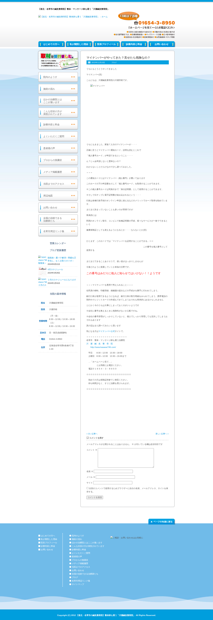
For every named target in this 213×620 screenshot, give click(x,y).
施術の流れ (49, 89)
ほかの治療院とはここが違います (52, 100)
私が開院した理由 (79, 44)
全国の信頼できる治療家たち (52, 219)
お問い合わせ (162, 44)
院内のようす (50, 77)
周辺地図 (48, 195)
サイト (90, 483)
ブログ (114, 62)
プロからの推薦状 (52, 160)
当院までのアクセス (53, 184)
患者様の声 (49, 148)
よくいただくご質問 (53, 136)
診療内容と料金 (134, 44)
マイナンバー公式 (107, 331)
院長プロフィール (106, 44)
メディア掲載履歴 (52, 172)
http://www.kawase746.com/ (101, 347)
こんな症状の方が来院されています (52, 112)
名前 (90, 471)
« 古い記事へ (92, 434)
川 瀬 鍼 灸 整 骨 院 (100, 343)
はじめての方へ (51, 44)
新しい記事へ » (162, 434)
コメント (92, 450)
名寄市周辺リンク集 (53, 231)
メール (91, 477)
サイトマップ (78, 584)
